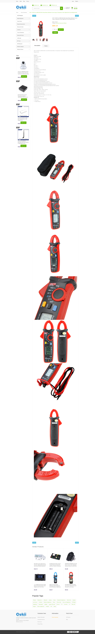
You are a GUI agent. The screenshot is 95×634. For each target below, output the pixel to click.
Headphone (35, 604)
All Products (20, 15)
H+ (69, 604)
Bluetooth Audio (20, 26)
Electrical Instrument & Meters (61, 23)
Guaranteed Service (41, 619)
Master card (74, 632)
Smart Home (19, 21)
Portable (47, 606)
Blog (24, 1)
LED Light (19, 38)
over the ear (35, 602)
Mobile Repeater (20, 18)
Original (34, 606)
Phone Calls (59, 602)
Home (17, 1)
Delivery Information (41, 617)
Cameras (19, 29)
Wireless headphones (47, 602)
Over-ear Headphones (66, 602)
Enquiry (55, 32)
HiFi (51, 606)
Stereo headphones (40, 606)
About (21, 1)
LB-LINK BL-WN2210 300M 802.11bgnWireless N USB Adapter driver (22, 119)
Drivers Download (55, 617)
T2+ (62, 604)
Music (54, 602)
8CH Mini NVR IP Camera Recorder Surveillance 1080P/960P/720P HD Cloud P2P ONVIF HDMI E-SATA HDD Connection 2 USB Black (23, 97)
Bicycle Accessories (21, 24)
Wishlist (67, 8)
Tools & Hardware (24, 12)
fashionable (41, 604)
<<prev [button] (34, 15)
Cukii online (22, 615)
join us (22, 621)
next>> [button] (77, 542)
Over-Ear (65, 604)
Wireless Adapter (20, 46)
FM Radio (74, 602)
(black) (55, 606)
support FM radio (52, 604)
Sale (18, 81)
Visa (71, 632)
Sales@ (45, 5)
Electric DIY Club (20, 35)
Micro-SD (73, 604)
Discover (77, 632)
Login (73, 1)
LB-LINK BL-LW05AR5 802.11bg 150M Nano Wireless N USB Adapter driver (23, 142)
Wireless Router (20, 49)
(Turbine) (40, 602)
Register (76, 1)
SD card (58, 604)
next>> (77, 15)
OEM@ (54, 5)
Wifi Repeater (19, 43)
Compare (68, 7)
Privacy (27, 1)
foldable (45, 604)
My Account (40, 621)
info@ (36, 5)
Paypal (68, 632)
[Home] (21, 7)
